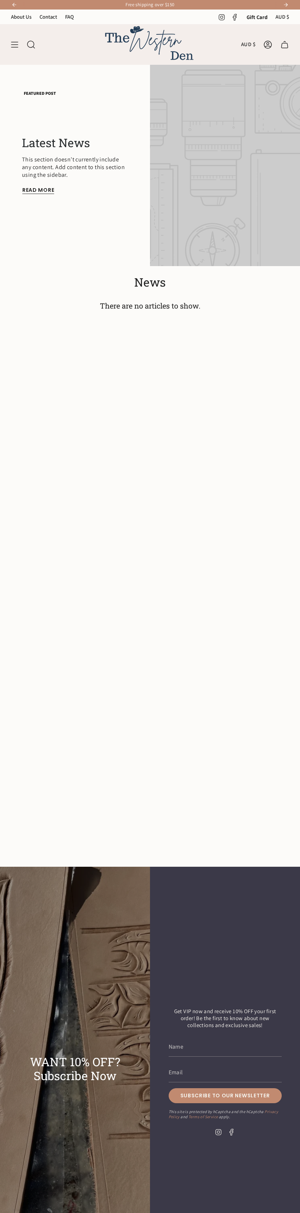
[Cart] (284, 44)
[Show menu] (14, 44)
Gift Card (257, 17)
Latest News (56, 142)
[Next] (285, 4)
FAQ (69, 16)
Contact (48, 16)
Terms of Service (203, 1116)
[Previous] (14, 4)
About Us (21, 16)
